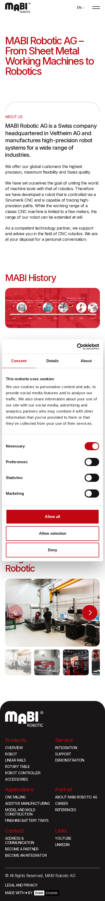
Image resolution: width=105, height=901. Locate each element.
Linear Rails (15, 760)
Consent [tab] (19, 361)
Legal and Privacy (21, 885)
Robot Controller (22, 773)
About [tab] (86, 361)
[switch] (92, 462)
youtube (63, 838)
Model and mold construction (20, 812)
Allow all (52, 516)
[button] (81, 7)
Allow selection (52, 533)
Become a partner (21, 849)
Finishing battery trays (27, 821)
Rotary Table (17, 767)
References (65, 810)
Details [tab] (52, 361)
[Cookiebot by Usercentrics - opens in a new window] (77, 346)
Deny (52, 550)
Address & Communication (19, 840)
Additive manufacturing (27, 803)
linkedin (62, 845)
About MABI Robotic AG (76, 797)
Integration (66, 748)
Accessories (16, 779)
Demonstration (69, 760)
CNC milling (15, 797)
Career (61, 803)
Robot (11, 754)
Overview (14, 748)
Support (63, 754)
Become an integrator (26, 855)
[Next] (89, 612)
